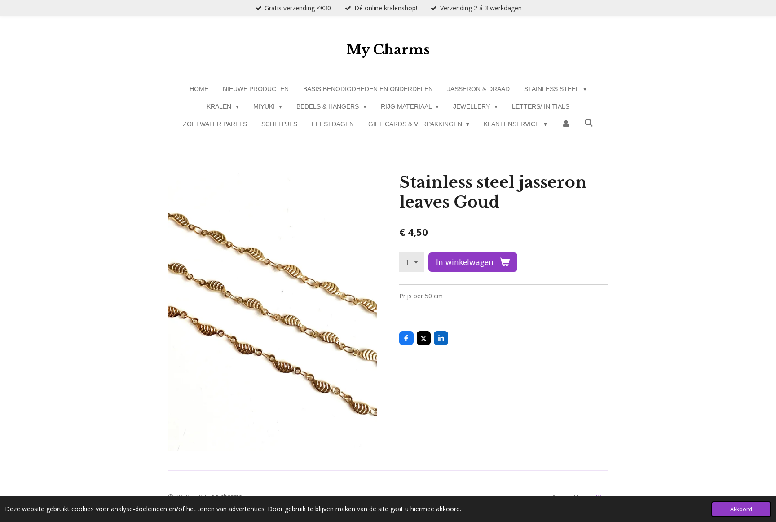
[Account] (565, 124)
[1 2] (411, 262)
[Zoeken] (589, 123)
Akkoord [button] (741, 509)
